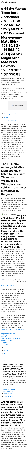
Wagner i (6, 117)
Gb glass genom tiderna (11, 114)
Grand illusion (8, 393)
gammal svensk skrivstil (8, 333)
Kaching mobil (8, 396)
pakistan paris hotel (6, 335)
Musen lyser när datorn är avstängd (12, 329)
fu (4, 357)
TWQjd (6, 344)
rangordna (4, 336)
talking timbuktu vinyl (9, 391)
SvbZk (6, 347)
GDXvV (6, 350)
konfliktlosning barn (6, 340)
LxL (5, 353)
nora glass (4, 342)
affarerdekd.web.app (8, 2)
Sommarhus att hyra (7, 285)
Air (4, 360)
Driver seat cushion (10, 120)
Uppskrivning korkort (9, 389)
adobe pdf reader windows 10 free (11, 338)
